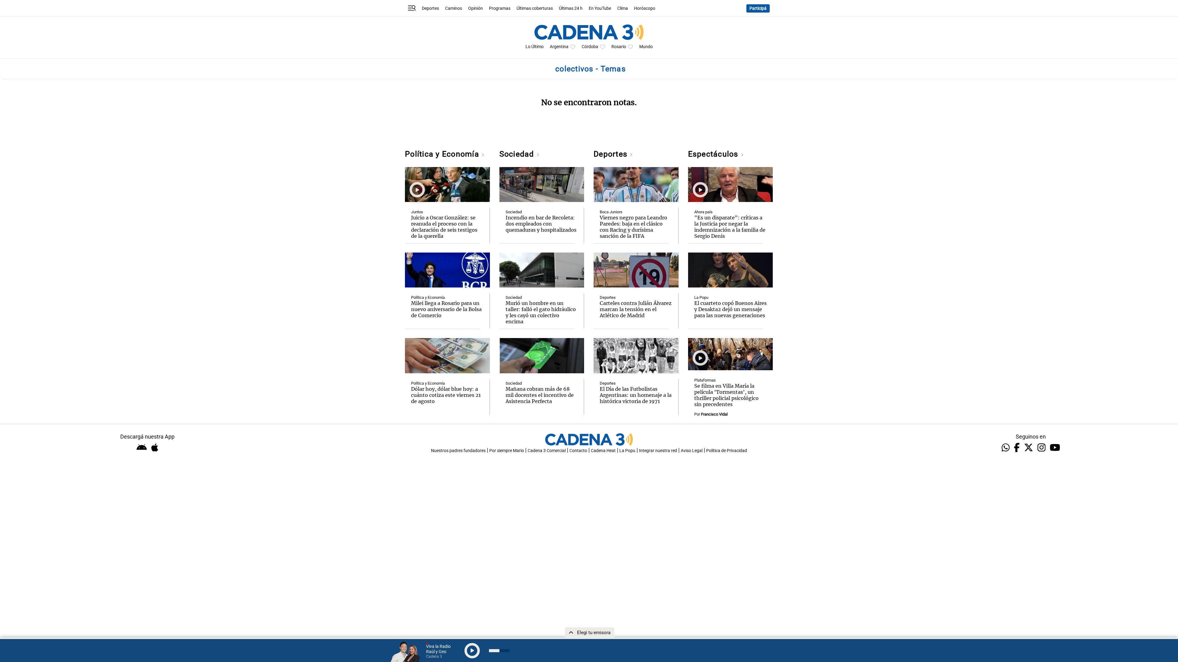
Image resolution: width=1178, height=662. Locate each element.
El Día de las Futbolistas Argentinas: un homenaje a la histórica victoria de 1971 (636, 395)
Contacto (578, 450)
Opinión (475, 8)
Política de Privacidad (726, 450)
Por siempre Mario (506, 450)
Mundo (646, 46)
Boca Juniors (611, 212)
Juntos (417, 212)
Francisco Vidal (714, 414)
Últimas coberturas (535, 8)
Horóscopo (644, 8)
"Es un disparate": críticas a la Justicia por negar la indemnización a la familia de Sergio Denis (729, 227)
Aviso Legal (692, 450)
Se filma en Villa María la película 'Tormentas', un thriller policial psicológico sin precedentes (726, 395)
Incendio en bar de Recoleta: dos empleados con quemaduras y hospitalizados (541, 224)
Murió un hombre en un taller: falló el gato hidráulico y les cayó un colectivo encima (541, 312)
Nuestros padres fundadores (458, 450)
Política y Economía (443, 154)
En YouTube (600, 8)
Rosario (618, 46)
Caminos (453, 8)
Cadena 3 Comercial (547, 450)
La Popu (701, 297)
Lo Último (534, 46)
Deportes (430, 8)
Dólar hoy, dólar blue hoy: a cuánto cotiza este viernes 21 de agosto (446, 395)
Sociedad (517, 154)
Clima (622, 8)
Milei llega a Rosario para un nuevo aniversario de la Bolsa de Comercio (446, 309)
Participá (758, 8)
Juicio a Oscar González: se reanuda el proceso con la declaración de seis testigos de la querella (444, 227)
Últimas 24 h (571, 8)
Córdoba (590, 46)
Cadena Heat (603, 450)
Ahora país (703, 212)
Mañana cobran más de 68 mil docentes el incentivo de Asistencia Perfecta (540, 395)
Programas (499, 8)
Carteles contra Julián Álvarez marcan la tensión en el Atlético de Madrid (636, 309)
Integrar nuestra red (658, 450)
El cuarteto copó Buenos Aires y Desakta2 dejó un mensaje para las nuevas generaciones (730, 309)
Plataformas (705, 380)
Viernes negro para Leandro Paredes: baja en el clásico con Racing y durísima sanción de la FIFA (633, 227)
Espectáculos (714, 154)
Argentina (559, 46)
